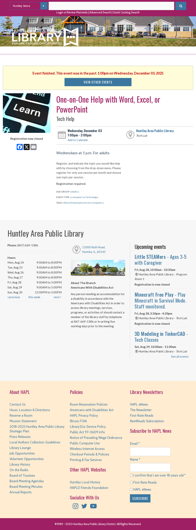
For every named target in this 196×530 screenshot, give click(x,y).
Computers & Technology (84, 197)
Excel (87, 202)
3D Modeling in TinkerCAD (161, 336)
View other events (98, 82)
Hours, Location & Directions (30, 410)
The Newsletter (140, 410)
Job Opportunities (22, 453)
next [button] (57, 297)
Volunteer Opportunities (27, 459)
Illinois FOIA (78, 421)
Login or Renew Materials (72, 12)
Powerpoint (77, 202)
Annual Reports (21, 492)
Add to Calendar (78, 140)
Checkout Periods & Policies (89, 454)
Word (67, 202)
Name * (135, 459)
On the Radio (19, 470)
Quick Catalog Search (126, 12)
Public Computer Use (85, 443)
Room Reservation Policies (89, 404)
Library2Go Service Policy (88, 427)
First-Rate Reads (142, 415)
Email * (135, 444)
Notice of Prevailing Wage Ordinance (96, 438)
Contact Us (18, 404)
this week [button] (34, 297)
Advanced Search (100, 12)
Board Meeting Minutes (26, 487)
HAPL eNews (139, 404)
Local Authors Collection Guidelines (35, 442)
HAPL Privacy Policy (84, 415)
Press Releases (20, 437)
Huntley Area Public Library (155, 130)
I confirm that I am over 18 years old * (159, 475)
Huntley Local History (85, 482)
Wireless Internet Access (87, 449)
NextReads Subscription (147, 421)
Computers (97, 202)
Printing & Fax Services (86, 460)
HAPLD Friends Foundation (89, 488)
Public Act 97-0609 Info (87, 432)
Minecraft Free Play (160, 300)
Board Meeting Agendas (27, 481)
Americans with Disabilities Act (92, 410)
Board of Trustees (22, 475)
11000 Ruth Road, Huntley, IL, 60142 (93, 249)
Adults (74, 191)
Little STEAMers (161, 259)
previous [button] (14, 297)
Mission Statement (23, 421)
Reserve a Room (21, 415)
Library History (20, 464)
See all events (180, 356)
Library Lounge (20, 448)
